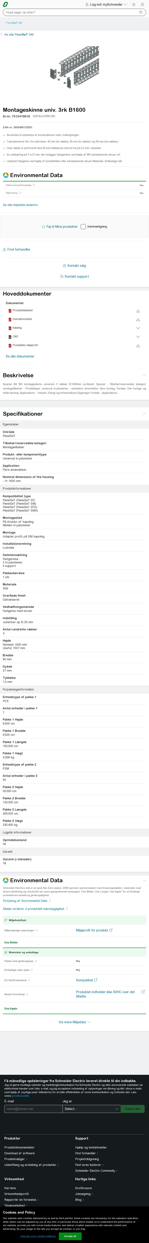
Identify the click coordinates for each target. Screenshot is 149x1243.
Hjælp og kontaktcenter (91, 1147)
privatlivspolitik (20, 1095)
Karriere (10, 1188)
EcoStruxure (83, 1188)
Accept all (70, 1236)
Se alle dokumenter (20, 356)
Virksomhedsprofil (16, 1194)
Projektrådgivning (87, 1159)
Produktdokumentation (19, 1147)
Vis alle (18, 34)
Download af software (19, 1153)
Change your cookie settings (38, 1236)
